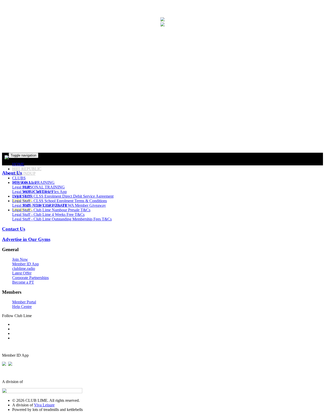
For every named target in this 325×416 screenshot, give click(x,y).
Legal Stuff (21, 187)
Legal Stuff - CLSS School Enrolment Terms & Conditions (59, 201)
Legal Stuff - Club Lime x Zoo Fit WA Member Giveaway (59, 205)
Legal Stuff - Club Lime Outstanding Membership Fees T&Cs (62, 219)
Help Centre (22, 306)
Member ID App (25, 264)
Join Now (20, 259)
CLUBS (19, 178)
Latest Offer (21, 273)
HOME (18, 164)
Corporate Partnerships (30, 277)
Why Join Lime (24, 182)
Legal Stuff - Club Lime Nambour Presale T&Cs (51, 210)
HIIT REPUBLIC (26, 169)
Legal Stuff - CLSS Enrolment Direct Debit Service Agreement (62, 196)
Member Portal (24, 302)
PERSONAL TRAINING (43, 187)
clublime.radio (23, 268)
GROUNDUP (24, 173)
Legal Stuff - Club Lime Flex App (39, 191)
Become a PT (23, 282)
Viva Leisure (44, 405)
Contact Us (13, 229)
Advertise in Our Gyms (26, 239)
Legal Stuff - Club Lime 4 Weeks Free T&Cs (48, 214)
